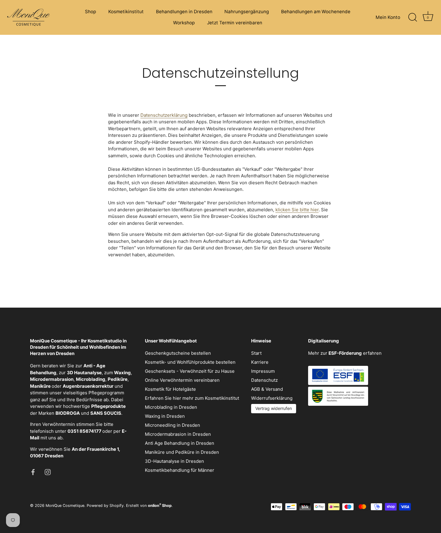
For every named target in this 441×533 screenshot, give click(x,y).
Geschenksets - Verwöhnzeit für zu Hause (190, 371)
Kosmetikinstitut (126, 11)
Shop (90, 11)
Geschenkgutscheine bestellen (178, 353)
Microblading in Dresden (171, 407)
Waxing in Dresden (165, 416)
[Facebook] (33, 471)
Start (256, 353)
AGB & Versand (267, 389)
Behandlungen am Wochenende (315, 11)
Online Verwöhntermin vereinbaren (182, 380)
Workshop (184, 23)
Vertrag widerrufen (273, 408)
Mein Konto (388, 17)
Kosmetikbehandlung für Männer (179, 470)
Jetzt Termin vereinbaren (234, 23)
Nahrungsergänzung (246, 11)
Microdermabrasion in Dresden (178, 434)
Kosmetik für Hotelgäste (170, 389)
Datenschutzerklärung (164, 115)
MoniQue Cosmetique (65, 505)
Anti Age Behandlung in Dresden (179, 443)
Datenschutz (264, 380)
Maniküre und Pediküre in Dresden (182, 452)
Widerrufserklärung (271, 398)
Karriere (259, 362)
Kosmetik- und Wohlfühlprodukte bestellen (190, 362)
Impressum (263, 371)
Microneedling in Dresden (172, 425)
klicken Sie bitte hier (297, 209)
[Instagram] (48, 471)
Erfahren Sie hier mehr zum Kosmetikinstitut (192, 398)
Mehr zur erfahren (345, 353)
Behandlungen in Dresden (184, 11)
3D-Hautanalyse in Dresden (174, 461)
